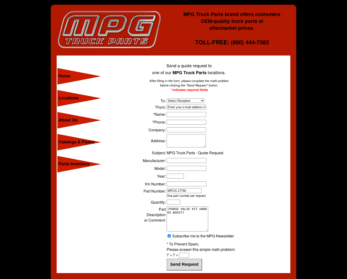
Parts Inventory (74, 164)
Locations (69, 98)
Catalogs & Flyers (76, 142)
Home (64, 76)
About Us (68, 120)
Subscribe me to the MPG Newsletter (202, 236)
